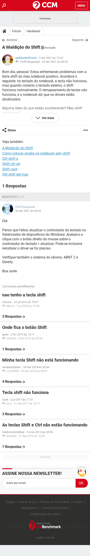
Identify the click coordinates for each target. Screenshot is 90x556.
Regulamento (29, 508)
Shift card (9, 169)
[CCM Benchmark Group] (45, 526)
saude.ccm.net (45, 537)
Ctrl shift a (10, 159)
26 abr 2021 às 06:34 (55, 61)
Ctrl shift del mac (15, 174)
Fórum (16, 31)
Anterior (11, 40)
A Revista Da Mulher (55, 508)
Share (12, 130)
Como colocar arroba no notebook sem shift (36, 153)
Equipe (10, 502)
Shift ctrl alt (11, 164)
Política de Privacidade (54, 502)
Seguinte (78, 40)
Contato (78, 502)
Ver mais (47, 118)
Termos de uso (27, 502)
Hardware (33, 31)
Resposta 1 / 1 (13, 197)
